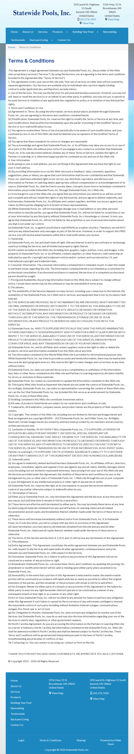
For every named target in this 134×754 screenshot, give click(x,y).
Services (43, 31)
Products (57, 31)
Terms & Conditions (50, 740)
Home (14, 31)
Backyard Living (39, 39)
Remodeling (110, 31)
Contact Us (64, 39)
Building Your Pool (83, 31)
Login (21, 740)
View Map (88, 23)
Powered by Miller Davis (110, 742)
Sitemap (81, 740)
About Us (28, 31)
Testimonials (18, 39)
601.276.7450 (88, 19)
